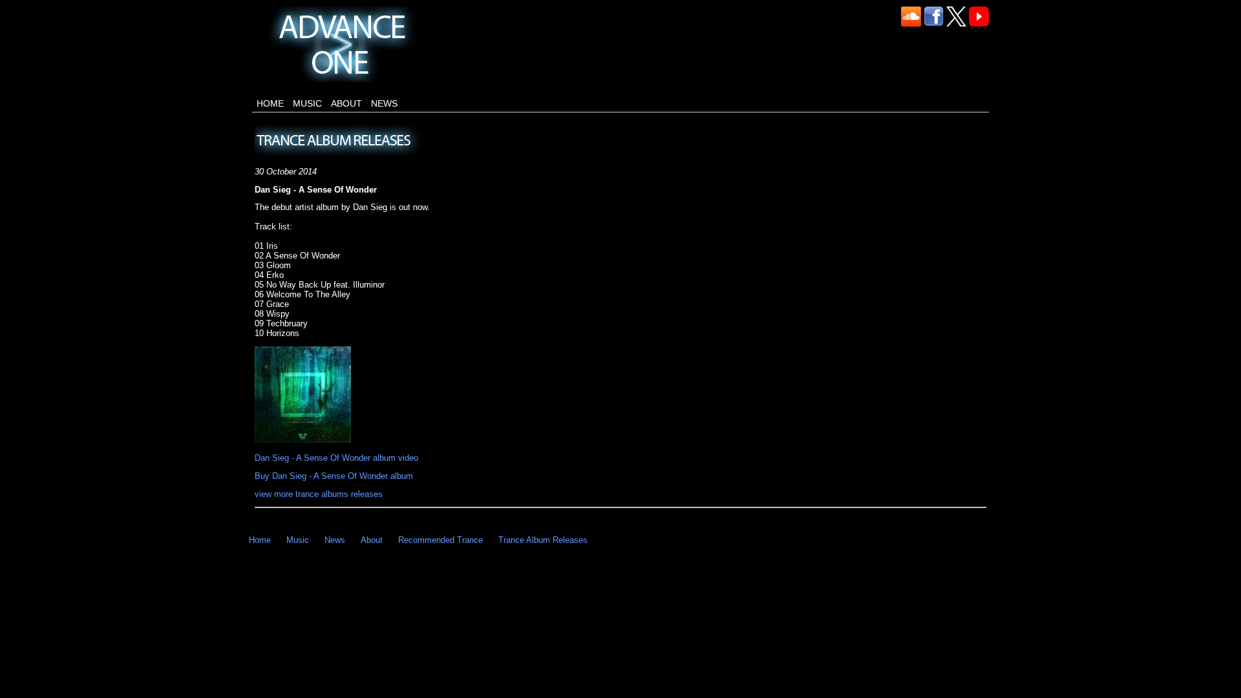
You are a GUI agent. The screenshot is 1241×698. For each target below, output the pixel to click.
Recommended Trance (440, 540)
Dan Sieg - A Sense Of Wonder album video (336, 458)
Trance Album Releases (543, 540)
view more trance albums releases (319, 494)
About (346, 103)
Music (307, 103)
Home (270, 103)
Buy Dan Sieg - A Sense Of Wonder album (334, 476)
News (384, 103)
